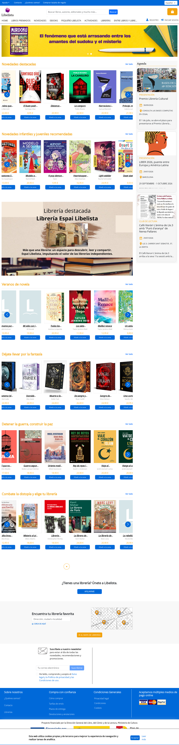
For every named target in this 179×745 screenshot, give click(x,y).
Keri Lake (5, 399)
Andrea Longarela (55, 329)
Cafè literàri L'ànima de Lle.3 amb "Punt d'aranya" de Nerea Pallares (156, 228)
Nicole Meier (130, 539)
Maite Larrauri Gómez (30, 469)
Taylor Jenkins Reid (80, 329)
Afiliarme (90, 591)
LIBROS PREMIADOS (21, 20)
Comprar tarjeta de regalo (54, 2)
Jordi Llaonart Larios (105, 469)
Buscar (113, 11)
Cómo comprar (56, 698)
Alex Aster (30, 399)
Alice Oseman (80, 179)
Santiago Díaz (30, 109)
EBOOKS (54, 20)
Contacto (18, 2)
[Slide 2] (91, 54)
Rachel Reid (30, 179)
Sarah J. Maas (130, 399)
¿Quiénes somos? (32, 2)
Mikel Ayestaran (55, 469)
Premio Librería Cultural (153, 98)
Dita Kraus (5, 539)
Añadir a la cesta (30, 117)
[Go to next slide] (128, 94)
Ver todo (129, 64)
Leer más (144, 738)
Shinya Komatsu (129, 329)
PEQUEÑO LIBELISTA (71, 20)
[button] (6, 41)
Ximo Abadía (5, 469)
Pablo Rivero (80, 109)
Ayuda (5, 2)
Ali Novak (30, 329)
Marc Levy (105, 539)
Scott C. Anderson (80, 469)
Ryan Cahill (80, 399)
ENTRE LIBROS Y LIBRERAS (126, 20)
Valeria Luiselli (129, 109)
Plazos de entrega (57, 709)
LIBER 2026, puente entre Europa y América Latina (154, 163)
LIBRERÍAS (106, 20)
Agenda (141, 64)
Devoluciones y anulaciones (61, 714)
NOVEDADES (40, 20)
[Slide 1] (88, 54)
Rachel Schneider (105, 179)
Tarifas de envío (56, 703)
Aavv (55, 179)
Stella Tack (55, 399)
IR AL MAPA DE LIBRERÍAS (89, 635)
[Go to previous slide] (7, 94)
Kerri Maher (80, 539)
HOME (5, 20)
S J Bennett (5, 109)
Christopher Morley (55, 539)
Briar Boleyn (105, 399)
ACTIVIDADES (91, 20)
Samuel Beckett (105, 109)
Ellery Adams (30, 539)
